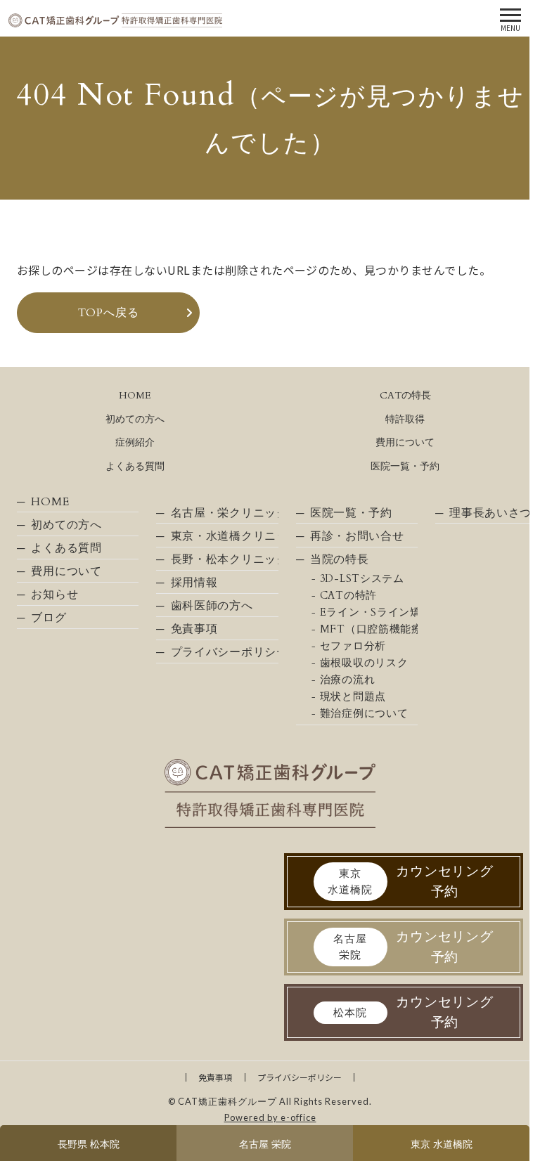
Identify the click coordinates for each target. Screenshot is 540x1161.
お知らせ (54, 594)
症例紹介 (135, 442)
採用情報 (194, 582)
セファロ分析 (353, 646)
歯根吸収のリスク (364, 663)
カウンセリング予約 (411, 881)
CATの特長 (405, 395)
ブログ (48, 617)
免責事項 (194, 629)
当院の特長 (339, 559)
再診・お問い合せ (357, 536)
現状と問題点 (353, 696)
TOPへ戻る (108, 312)
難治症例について (364, 713)
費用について (405, 442)
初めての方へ (135, 419)
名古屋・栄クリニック (224, 513)
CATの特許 (348, 595)
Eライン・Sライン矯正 (369, 612)
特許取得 (405, 419)
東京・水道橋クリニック (224, 536)
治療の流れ (347, 680)
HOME (135, 395)
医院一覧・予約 (405, 466)
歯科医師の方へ (212, 606)
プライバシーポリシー (224, 652)
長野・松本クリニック (224, 559)
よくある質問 (135, 466)
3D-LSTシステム (362, 578)
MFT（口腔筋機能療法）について (369, 629)
